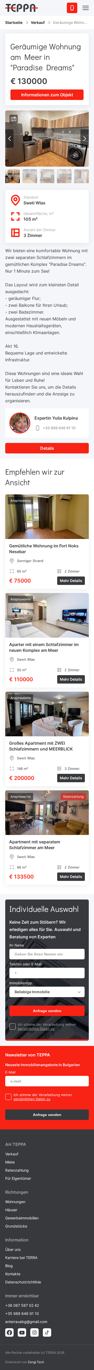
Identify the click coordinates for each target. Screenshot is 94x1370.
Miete (10, 1162)
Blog (9, 1265)
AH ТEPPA (15, 1144)
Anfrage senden (47, 1011)
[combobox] (47, 992)
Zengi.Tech (36, 1362)
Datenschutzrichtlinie (23, 1282)
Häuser (11, 1210)
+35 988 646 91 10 (59, 428)
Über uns (13, 1249)
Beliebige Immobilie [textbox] (32, 992)
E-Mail (10, 1072)
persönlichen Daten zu (36, 1029)
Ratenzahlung (17, 1170)
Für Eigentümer (18, 1178)
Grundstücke (16, 1226)
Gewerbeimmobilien (22, 1218)
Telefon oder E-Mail (25, 964)
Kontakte (12, 1274)
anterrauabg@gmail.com (26, 1321)
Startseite (13, 22)
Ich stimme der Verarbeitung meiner (47, 1024)
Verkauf (38, 22)
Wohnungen (15, 1201)
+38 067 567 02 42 (22, 1305)
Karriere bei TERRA (21, 1257)
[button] (84, 138)
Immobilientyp (20, 983)
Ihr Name (16, 945)
